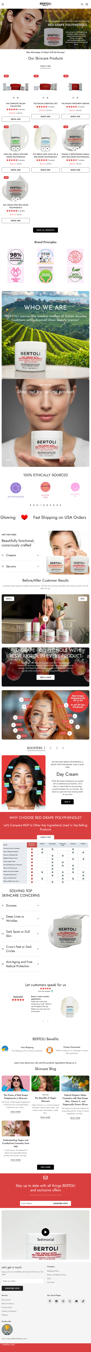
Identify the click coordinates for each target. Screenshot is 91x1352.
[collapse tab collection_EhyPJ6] (38, 566)
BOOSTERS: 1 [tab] (36, 748)
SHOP (8, 460)
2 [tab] (50, 748)
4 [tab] (63, 748)
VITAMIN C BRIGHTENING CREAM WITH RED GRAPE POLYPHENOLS (75, 155)
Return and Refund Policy (56, 1274)
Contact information (9, 1311)
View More (45, 1167)
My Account (6, 1299)
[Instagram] (63, 1301)
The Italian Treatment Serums (75, 103)
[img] (45, 988)
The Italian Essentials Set (45, 103)
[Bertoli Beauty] (45, 4)
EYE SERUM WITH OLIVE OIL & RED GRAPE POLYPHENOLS (45, 155)
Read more (16, 1112)
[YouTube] (76, 1301)
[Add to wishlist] (14, 98)
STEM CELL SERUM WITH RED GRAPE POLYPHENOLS (16, 155)
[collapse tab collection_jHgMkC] (38, 918)
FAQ (49, 1278)
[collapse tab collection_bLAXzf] (38, 964)
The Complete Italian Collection (15, 104)
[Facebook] (56, 1301)
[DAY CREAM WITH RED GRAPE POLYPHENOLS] (16, 188)
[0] (86, 4)
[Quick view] (18, 98)
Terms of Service (8, 1303)
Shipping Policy (53, 1271)
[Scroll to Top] (86, 1339)
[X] (69, 1301)
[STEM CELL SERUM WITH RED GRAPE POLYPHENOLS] (16, 137)
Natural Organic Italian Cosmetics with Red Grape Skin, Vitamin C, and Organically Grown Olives (75, 1100)
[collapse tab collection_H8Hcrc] (38, 905)
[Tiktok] (83, 1301)
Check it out (45, 837)
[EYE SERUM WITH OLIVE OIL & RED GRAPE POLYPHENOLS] (46, 137)
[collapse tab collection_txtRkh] (38, 934)
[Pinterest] (49, 1301)
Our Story (50, 1282)
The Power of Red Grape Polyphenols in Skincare (16, 1097)
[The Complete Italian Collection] (16, 87)
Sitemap (5, 1315)
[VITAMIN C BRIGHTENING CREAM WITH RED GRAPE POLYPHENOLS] (75, 137)
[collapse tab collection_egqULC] (38, 949)
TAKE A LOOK (45, 677)
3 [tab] (57, 748)
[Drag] (45, 619)
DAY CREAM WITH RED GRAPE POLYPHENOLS (15, 206)
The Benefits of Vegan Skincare (45, 1099)
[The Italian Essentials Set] (46, 87)
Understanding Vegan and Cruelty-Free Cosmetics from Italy (15, 1143)
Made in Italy (45, 66)
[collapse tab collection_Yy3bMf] (38, 555)
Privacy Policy (7, 1307)
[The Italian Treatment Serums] (75, 87)
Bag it (67, 802)
